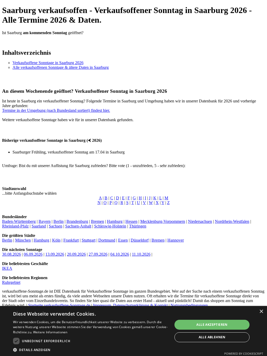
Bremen (97, 221)
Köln (56, 240)
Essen (123, 240)
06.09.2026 (33, 254)
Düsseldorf (140, 240)
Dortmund (106, 240)
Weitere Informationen (50, 332)
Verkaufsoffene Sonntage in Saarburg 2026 (48, 62)
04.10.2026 (119, 254)
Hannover (175, 240)
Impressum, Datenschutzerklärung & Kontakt (130, 305)
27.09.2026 (98, 254)
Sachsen (55, 226)
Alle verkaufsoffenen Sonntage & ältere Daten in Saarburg (61, 67)
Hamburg (115, 221)
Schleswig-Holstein (110, 226)
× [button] (261, 312)
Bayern (45, 221)
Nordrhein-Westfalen (232, 221)
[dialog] (133, 331)
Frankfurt (71, 240)
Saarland (39, 226)
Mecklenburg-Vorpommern (162, 221)
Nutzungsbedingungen (189, 305)
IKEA (7, 268)
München (23, 240)
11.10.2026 (141, 254)
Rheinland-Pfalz (15, 226)
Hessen (131, 221)
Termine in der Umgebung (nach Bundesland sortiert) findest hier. (56, 110)
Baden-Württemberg (19, 221)
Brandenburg (77, 221)
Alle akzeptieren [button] (211, 324)
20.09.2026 (76, 254)
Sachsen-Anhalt (78, 226)
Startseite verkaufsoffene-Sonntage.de (59, 305)
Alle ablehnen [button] (212, 337)
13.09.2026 (54, 254)
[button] (90, 349)
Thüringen (137, 226)
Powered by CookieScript (243, 353)
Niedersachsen (200, 221)
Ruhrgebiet (11, 282)
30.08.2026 (11, 254)
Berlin (58, 221)
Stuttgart (88, 240)
